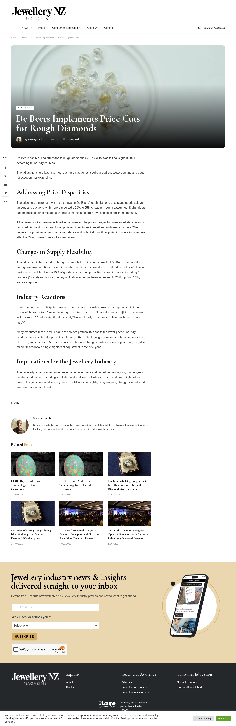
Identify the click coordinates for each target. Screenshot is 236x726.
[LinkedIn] (5, 184)
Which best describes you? (31, 617)
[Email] (5, 201)
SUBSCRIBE (24, 636)
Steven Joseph (35, 139)
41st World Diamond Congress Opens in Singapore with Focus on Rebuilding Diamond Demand (79, 534)
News (25, 27)
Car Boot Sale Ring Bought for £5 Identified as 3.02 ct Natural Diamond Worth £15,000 (128, 485)
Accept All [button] (223, 718)
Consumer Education (65, 27)
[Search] (199, 28)
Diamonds (25, 108)
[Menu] (13, 28)
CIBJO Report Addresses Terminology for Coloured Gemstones (26, 485)
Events (42, 27)
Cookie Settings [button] (203, 718)
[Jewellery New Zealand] (38, 13)
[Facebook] (5, 167)
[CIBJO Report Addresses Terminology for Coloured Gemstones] (33, 464)
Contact (109, 27)
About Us (92, 27)
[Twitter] (5, 176)
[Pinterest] (5, 193)
